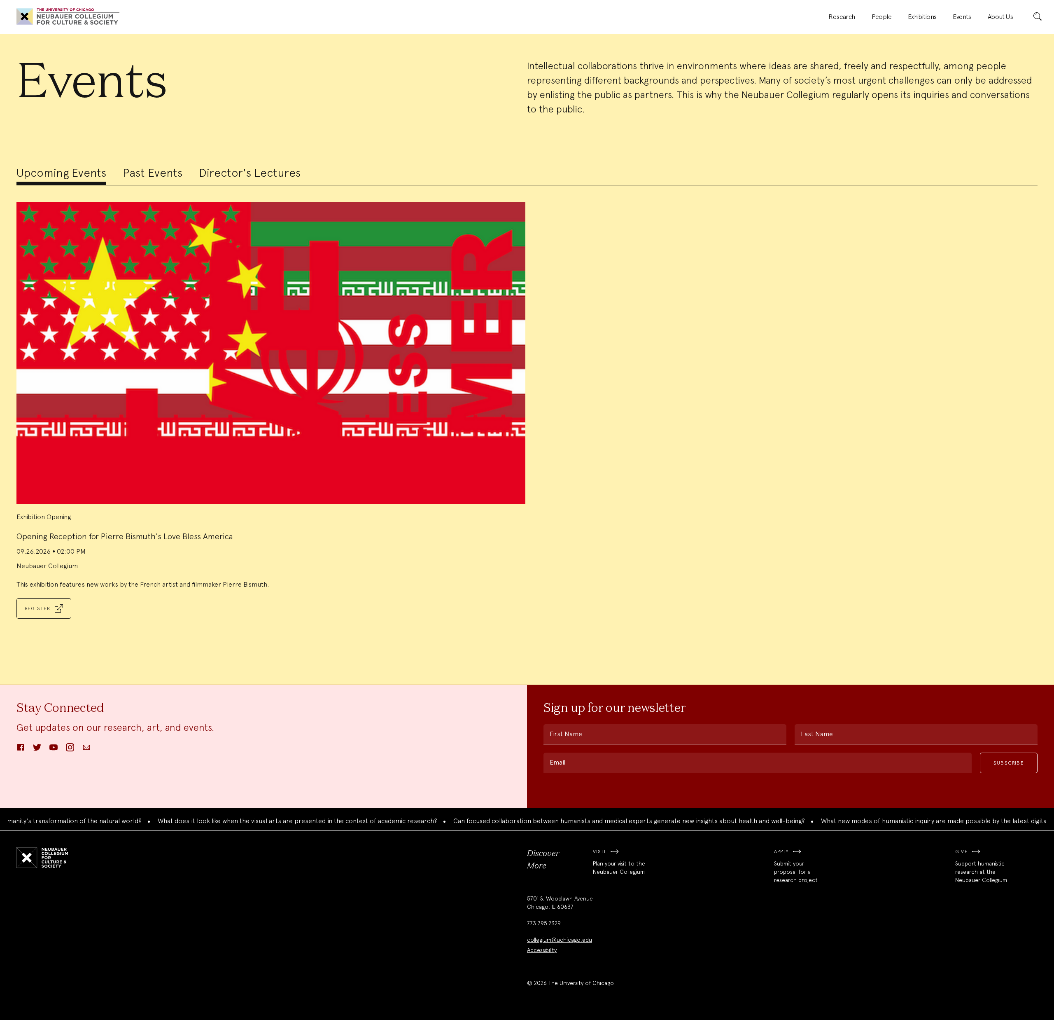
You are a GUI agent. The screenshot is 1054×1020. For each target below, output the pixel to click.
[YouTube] (53, 750)
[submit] (1037, 16)
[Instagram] (70, 750)
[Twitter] (37, 750)
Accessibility (542, 950)
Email (557, 762)
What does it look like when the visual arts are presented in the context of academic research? (274, 821)
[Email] (86, 750)
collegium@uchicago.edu (559, 939)
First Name (566, 734)
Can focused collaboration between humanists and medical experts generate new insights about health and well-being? (606, 821)
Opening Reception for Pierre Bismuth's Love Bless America (124, 536)
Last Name (817, 734)
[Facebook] (20, 750)
